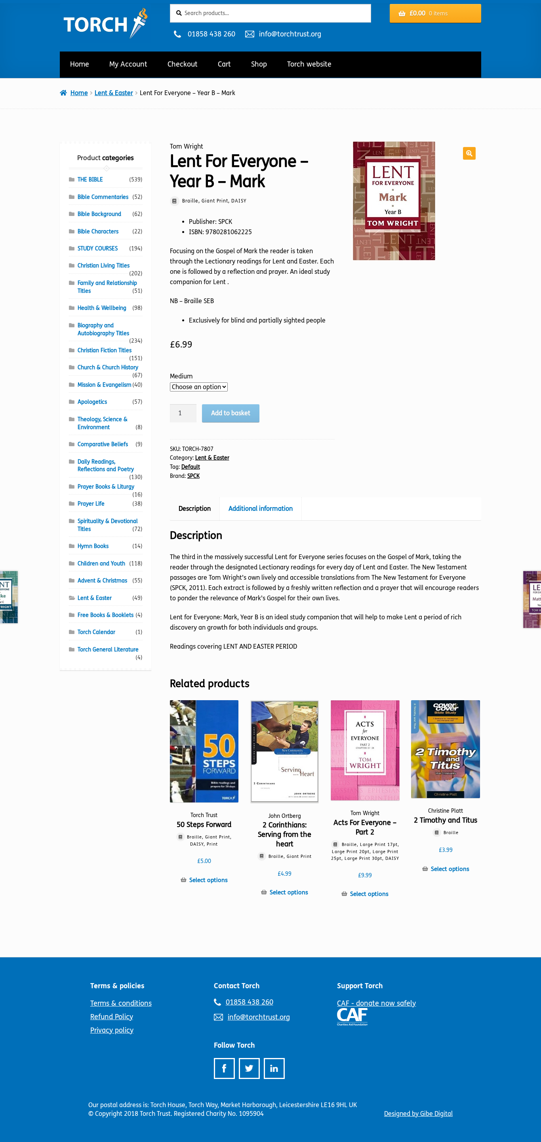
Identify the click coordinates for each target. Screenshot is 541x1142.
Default (190, 467)
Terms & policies (117, 986)
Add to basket (230, 413)
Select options (208, 880)
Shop (259, 64)
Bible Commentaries (103, 197)
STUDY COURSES (98, 248)
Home (79, 64)
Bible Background (99, 214)
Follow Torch (234, 1045)
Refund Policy (111, 1016)
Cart (224, 64)
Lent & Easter (114, 93)
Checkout (183, 64)
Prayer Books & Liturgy (106, 486)
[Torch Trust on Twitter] (249, 1068)
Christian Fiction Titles (104, 350)
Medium (181, 376)
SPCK (193, 476)
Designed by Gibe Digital (418, 1113)
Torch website (309, 64)
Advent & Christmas (102, 580)
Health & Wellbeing (102, 308)
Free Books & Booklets (105, 615)
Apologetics (92, 402)
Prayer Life (91, 503)
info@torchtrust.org (290, 34)
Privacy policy (111, 1030)
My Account (128, 64)
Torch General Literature (108, 649)
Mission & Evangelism (104, 385)
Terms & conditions (121, 1003)
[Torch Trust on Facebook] (224, 1068)
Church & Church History (108, 367)
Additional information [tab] (261, 508)
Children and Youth (101, 563)
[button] (469, 153)
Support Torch (360, 986)
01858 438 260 (211, 34)
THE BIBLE (90, 179)
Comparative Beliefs (103, 444)
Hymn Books (93, 546)
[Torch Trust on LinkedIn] (274, 1068)
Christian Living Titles (104, 265)
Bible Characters (98, 231)
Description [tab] (195, 508)
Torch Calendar (96, 632)
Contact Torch (237, 986)
